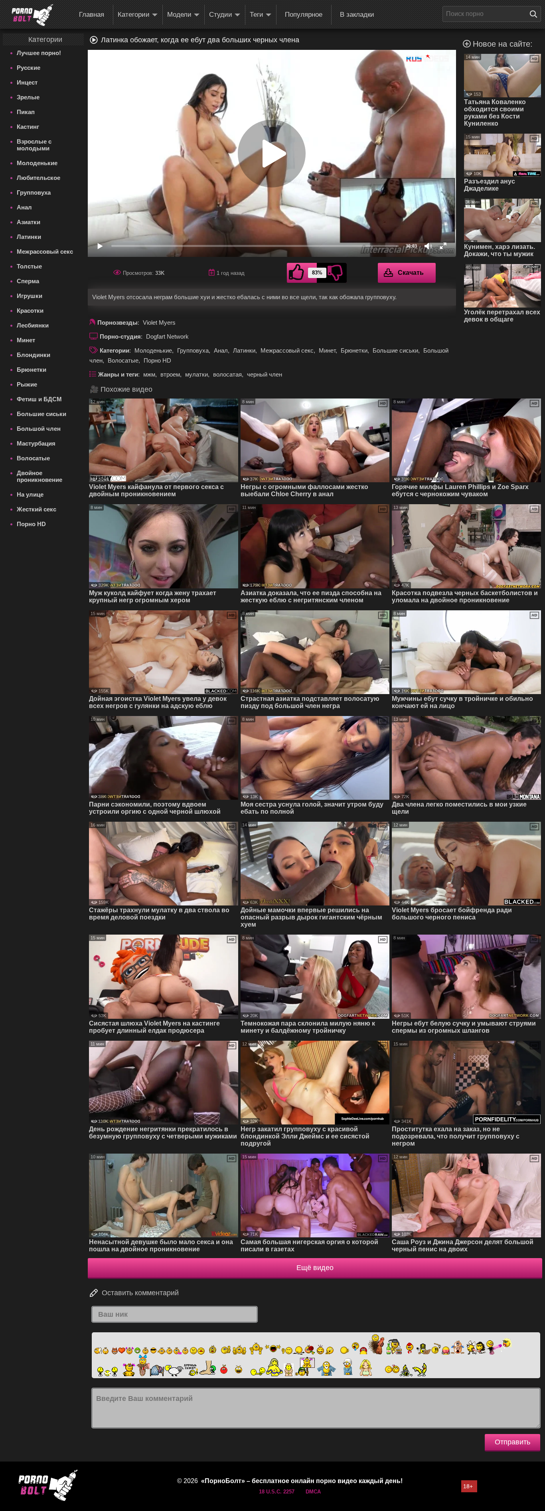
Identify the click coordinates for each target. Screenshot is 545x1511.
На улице (30, 494)
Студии (220, 14)
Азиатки (28, 222)
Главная (91, 14)
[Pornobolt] (32, 15)
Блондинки (33, 354)
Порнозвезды (117, 322)
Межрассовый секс (45, 251)
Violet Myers (159, 322)
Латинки (29, 236)
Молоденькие (37, 163)
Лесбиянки (33, 325)
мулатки (196, 374)
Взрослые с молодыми (34, 145)
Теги (256, 14)
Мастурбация (36, 443)
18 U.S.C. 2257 (276, 1492)
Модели (179, 14)
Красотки (30, 310)
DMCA (313, 1492)
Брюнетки (31, 369)
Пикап (26, 111)
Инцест (27, 82)
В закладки (357, 14)
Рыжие (27, 384)
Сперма (28, 281)
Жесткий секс (36, 509)
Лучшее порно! (39, 52)
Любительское (38, 177)
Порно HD (31, 524)
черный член (264, 374)
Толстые (29, 266)
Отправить (512, 1442)
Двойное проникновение (39, 476)
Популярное (303, 14)
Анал (24, 207)
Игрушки (29, 295)
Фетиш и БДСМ (39, 399)
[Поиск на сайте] (535, 14)
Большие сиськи (41, 413)
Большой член (39, 428)
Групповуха (34, 192)
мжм (149, 374)
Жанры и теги (118, 374)
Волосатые (33, 458)
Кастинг (28, 126)
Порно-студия (120, 336)
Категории (134, 14)
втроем (170, 374)
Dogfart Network (167, 336)
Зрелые (28, 97)
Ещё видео (315, 1268)
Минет (26, 340)
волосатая (227, 374)
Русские (28, 67)
